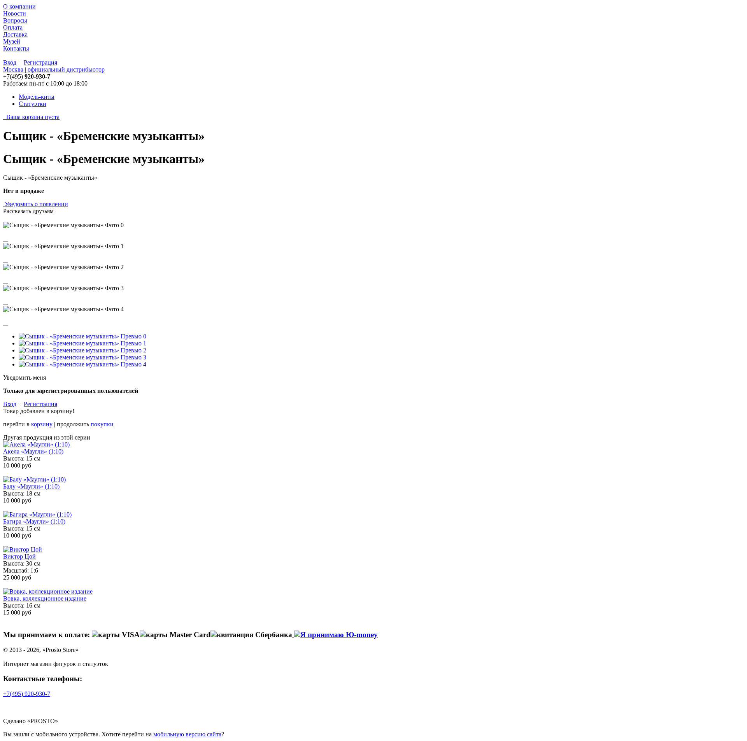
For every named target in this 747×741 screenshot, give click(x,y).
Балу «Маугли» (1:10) (31, 486)
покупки (102, 424)
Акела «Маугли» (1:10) (33, 451)
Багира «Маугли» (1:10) (34, 521)
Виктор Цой (19, 556)
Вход (9, 62)
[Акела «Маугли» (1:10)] (36, 444)
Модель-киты (36, 96)
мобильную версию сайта (187, 734)
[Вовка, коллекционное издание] (48, 591)
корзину (42, 424)
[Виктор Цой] (22, 549)
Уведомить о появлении (36, 204)
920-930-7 (26, 693)
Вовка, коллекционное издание (44, 598)
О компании (19, 6)
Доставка (15, 34)
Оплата (13, 27)
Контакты (16, 48)
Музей (11, 41)
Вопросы (15, 20)
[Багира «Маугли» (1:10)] (37, 514)
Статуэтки (32, 103)
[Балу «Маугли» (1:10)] (34, 479)
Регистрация (40, 62)
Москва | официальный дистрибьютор (54, 69)
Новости (14, 13)
